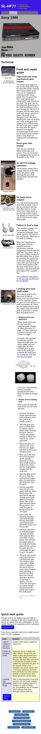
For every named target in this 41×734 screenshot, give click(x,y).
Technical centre (22, 714)
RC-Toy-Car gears (24, 357)
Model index (23, 8)
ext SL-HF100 (28, 727)
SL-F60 (32, 279)
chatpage (16, 634)
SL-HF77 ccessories (21, 724)
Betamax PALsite (24, 6)
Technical (13, 13)
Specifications (22, 13)
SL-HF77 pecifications (21, 721)
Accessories (33, 13)
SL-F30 (25, 279)
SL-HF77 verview (21, 718)
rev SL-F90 (14, 727)
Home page (14, 711)
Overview (5, 13)
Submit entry (8, 627)
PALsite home (23, 5)
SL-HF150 (23, 281)
